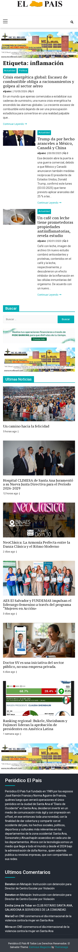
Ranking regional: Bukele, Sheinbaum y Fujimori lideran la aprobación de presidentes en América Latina (35, 724)
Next (73, 45)
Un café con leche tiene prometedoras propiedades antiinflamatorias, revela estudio (55, 226)
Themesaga (61, 947)
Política (23, 70)
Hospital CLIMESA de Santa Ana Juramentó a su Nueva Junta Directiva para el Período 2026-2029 (38, 484)
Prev (5, 45)
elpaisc (7, 91)
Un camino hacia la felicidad (26, 426)
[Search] (72, 22)
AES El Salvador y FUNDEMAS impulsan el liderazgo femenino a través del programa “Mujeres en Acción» (37, 604)
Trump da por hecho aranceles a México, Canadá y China (56, 143)
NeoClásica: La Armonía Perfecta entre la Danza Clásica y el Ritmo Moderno (36, 544)
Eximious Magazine (40, 947)
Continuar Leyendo (13, 124)
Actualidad (9, 70)
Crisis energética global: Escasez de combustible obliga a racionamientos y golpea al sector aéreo (38, 81)
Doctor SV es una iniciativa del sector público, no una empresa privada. (33, 664)
